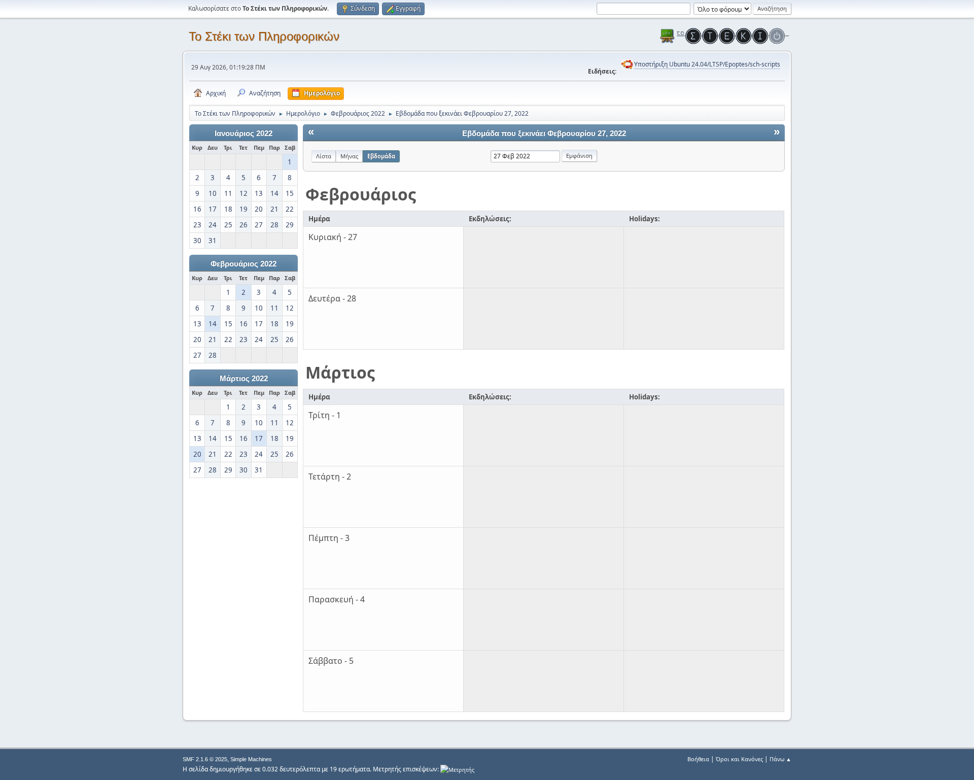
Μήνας (349, 156)
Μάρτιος (340, 372)
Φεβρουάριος (360, 194)
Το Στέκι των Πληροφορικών (264, 36)
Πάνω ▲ (780, 759)
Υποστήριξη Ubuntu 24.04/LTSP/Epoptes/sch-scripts (707, 64)
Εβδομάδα (381, 156)
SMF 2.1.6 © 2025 (205, 759)
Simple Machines (251, 759)
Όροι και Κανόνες (739, 759)
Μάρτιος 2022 (244, 379)
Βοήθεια (698, 759)
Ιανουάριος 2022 (243, 133)
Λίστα (323, 156)
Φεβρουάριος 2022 (243, 264)
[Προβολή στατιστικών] (457, 769)
